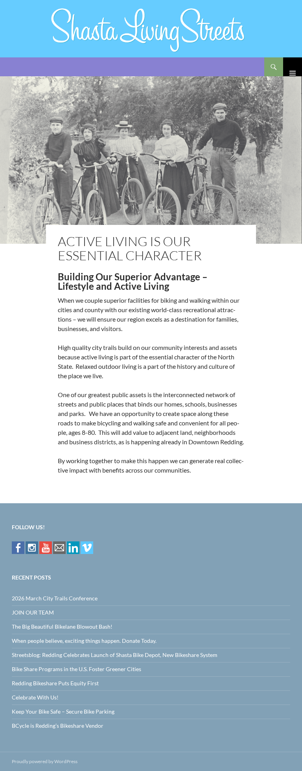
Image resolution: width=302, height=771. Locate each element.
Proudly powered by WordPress (44, 761)
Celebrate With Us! (35, 697)
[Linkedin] (73, 547)
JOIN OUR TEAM (33, 612)
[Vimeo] (87, 547)
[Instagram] (32, 547)
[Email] (59, 547)
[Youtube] (45, 547)
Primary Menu (292, 66)
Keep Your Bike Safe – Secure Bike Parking (63, 711)
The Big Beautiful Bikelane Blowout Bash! (62, 626)
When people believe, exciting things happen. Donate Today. (84, 640)
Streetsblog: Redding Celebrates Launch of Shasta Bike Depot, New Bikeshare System (114, 654)
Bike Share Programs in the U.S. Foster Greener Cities (76, 669)
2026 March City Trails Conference (55, 598)
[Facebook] (18, 547)
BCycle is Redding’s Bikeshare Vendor (57, 725)
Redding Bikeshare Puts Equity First (55, 683)
